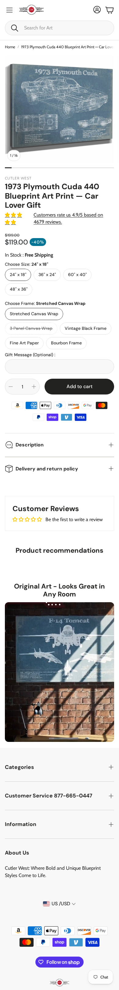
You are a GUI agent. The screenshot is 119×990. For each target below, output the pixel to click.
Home (10, 46)
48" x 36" (18, 289)
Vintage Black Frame (85, 328)
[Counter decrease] (10, 386)
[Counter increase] (33, 386)
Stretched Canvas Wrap (34, 313)
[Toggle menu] (9, 10)
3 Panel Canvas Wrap (31, 328)
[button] (59, 28)
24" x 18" (18, 274)
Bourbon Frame (66, 343)
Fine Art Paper (24, 343)
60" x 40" (77, 274)
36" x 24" (47, 274)
